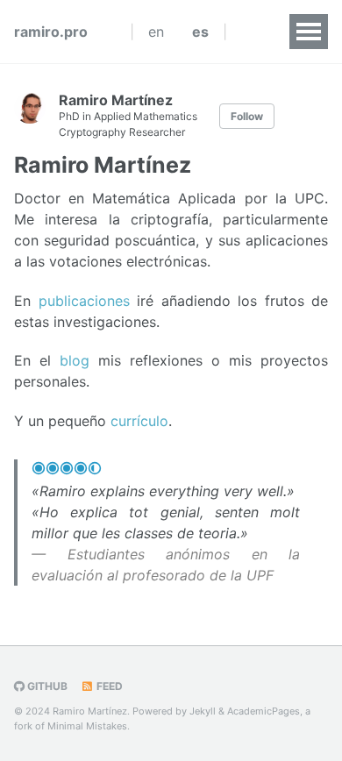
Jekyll (202, 711)
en (156, 31)
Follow (247, 116)
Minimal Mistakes (87, 726)
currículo (139, 421)
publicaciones (84, 300)
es (200, 31)
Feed (108, 686)
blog (74, 360)
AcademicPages (263, 711)
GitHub (46, 686)
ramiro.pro (51, 31)
